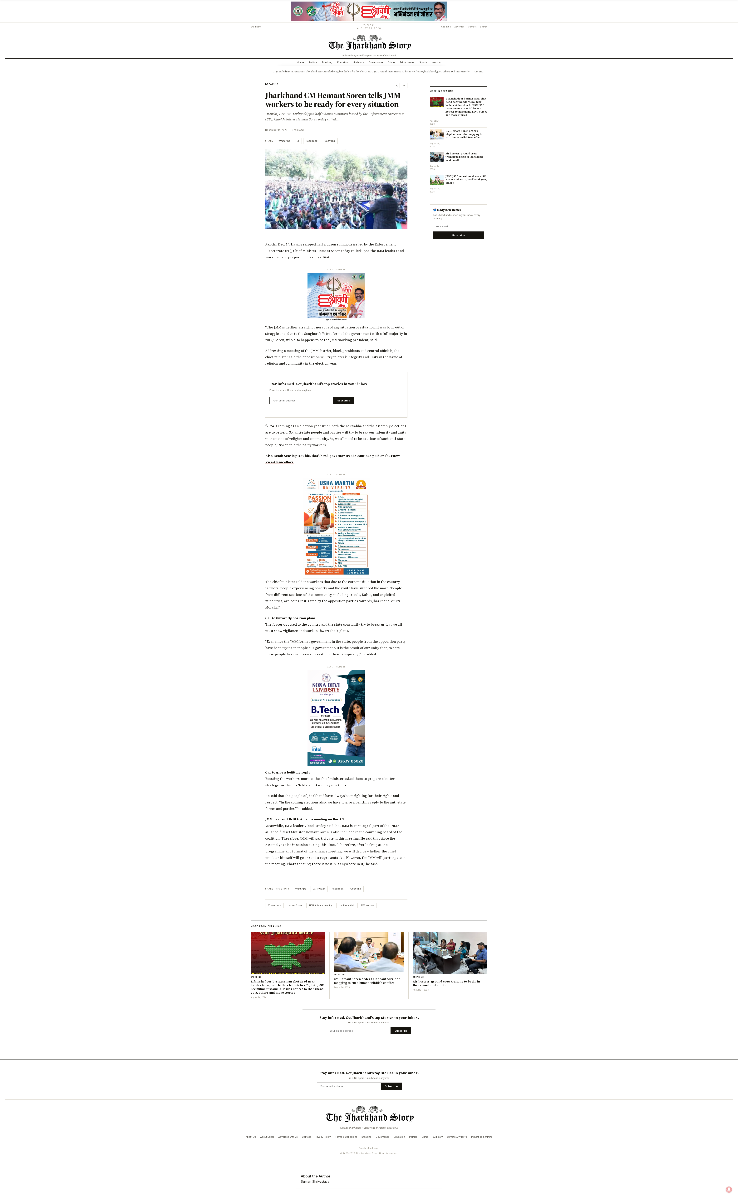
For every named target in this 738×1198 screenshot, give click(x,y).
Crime (391, 62)
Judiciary (358, 62)
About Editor (267, 1136)
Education (342, 62)
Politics (313, 62)
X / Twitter (319, 888)
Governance (376, 62)
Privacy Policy (323, 1136)
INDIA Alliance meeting (320, 905)
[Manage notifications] (729, 1189)
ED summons (274, 905)
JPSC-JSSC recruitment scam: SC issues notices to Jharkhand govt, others (466, 179)
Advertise (459, 26)
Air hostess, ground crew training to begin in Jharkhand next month (464, 157)
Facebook (311, 140)
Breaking (327, 62)
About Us (251, 1136)
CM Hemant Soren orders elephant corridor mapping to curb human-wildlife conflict (463, 134)
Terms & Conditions (346, 1136)
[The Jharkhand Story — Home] (369, 42)
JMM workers (367, 905)
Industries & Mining (482, 1136)
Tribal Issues (407, 62)
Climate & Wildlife (457, 1136)
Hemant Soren (295, 905)
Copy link (329, 140)
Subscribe (343, 400)
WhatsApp (284, 140)
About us (446, 26)
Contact (472, 26)
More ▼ (436, 62)
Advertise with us (288, 1136)
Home (300, 62)
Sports (423, 62)
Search (483, 26)
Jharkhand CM (346, 905)
